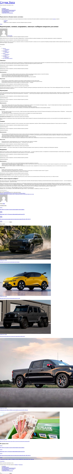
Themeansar (20, 464)
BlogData (16, 464)
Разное (1, 24)
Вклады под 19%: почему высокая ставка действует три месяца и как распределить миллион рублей (14, 441)
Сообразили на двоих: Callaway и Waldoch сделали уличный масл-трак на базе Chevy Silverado (17, 459)
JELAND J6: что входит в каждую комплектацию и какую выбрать (12, 209)
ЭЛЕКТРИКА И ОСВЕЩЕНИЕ (7, 470)
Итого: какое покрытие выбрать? (8, 58)
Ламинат (4, 53)
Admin (3, 203)
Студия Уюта (7, 2)
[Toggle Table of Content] (0, 46)
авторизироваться (7, 192)
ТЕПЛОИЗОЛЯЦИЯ (5, 469)
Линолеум (4, 48)
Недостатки (6, 52)
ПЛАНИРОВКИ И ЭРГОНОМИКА (8, 11)
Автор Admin (9, 35)
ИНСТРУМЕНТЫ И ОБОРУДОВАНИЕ (9, 10)
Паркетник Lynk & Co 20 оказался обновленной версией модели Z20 (12, 214)
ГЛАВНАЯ (4, 8)
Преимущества (7, 49)
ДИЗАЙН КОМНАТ (5, 9)
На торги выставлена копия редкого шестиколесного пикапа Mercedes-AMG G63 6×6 (15, 219)
